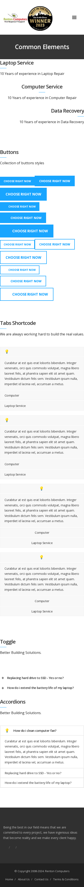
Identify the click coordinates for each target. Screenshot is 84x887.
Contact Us (41, 879)
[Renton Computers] (36, 17)
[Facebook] (6, 847)
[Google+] (13, 847)
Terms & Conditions (66, 879)
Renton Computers (57, 871)
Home (9, 879)
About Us (24, 879)
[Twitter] (19, 847)
